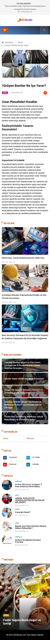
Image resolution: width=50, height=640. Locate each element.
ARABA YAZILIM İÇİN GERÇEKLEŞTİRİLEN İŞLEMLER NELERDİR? (29, 500)
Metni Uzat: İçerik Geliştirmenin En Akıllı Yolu (23, 257)
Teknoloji (30, 438)
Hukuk (7, 288)
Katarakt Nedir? (23, 512)
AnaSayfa (9, 42)
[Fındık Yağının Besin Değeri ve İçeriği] (25, 597)
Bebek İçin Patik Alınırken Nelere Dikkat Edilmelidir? (30, 527)
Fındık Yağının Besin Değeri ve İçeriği (22, 621)
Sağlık (17, 509)
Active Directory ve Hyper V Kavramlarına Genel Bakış (28, 485)
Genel (20, 42)
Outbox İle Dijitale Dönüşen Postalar (28, 540)
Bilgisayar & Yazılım (11, 329)
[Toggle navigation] (5, 30)
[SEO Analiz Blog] (25, 19)
